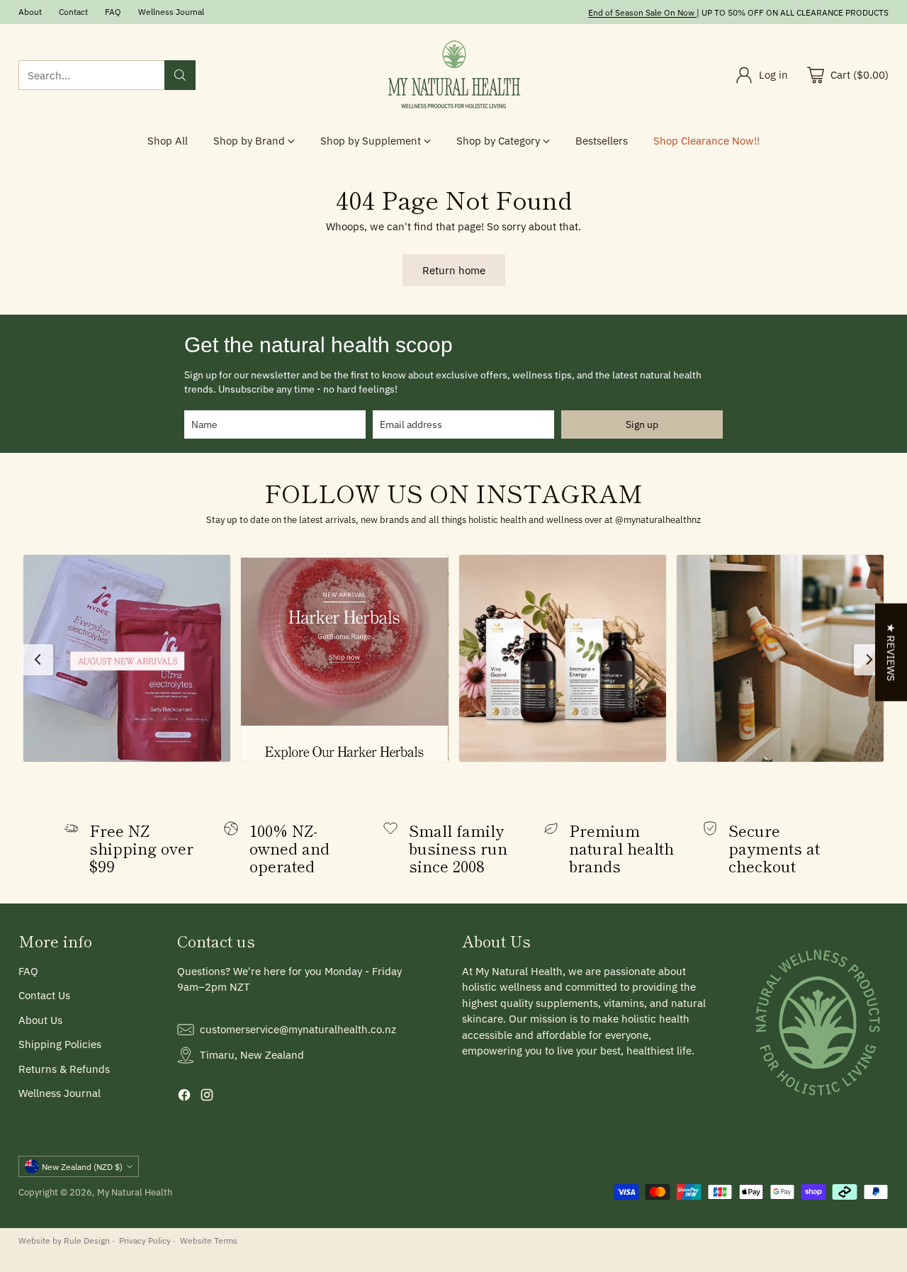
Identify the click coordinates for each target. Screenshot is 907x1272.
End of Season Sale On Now (641, 12)
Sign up (642, 424)
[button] (126, 658)
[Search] (180, 75)
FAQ (28, 971)
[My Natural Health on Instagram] (206, 1097)
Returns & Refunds (64, 1069)
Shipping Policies (59, 1044)
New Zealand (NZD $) (82, 1166)
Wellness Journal (59, 1093)
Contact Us (44, 995)
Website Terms (208, 1240)
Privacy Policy (145, 1240)
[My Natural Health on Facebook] (184, 1097)
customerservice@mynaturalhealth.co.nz (298, 1029)
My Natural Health (134, 1192)
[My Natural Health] (453, 75)
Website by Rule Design (64, 1240)
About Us (40, 1020)
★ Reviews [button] (891, 652)
